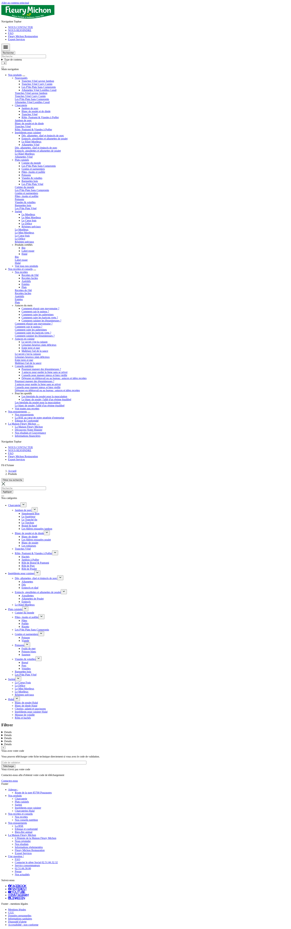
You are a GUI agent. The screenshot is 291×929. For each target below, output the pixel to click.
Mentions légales (17, 909)
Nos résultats (21, 844)
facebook (18, 886)
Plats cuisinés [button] (22, 159)
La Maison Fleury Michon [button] (22, 423)
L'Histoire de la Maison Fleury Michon (35, 838)
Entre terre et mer (31, 347)
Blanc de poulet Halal (26, 702)
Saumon (26, 654)
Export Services (16, 39)
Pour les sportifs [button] (23, 393)
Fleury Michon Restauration (23, 36)
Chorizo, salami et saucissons (30, 708)
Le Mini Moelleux (31, 217)
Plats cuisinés (15, 609)
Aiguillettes (28, 595)
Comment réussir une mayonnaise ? (40, 308)
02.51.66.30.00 (23, 868)
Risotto (25, 626)
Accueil (12, 470)
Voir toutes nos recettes (27, 408)
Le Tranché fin (29, 519)
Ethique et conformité (26, 829)
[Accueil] (27, 18)
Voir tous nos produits (26, 266)
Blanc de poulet (30, 542)
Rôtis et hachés (23, 717)
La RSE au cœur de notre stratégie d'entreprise (39, 417)
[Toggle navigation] (5, 47)
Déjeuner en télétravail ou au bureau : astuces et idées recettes (54, 378)
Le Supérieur (28, 516)
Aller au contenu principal (15, 2)
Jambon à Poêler (30, 559)
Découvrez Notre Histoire (28, 429)
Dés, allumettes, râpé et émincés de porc (43, 135)
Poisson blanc (29, 651)
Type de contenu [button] (13, 59)
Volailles (26, 668)
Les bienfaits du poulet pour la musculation (44, 396)
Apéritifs (26, 281)
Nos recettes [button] (21, 272)
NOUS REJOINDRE (19, 30)
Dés (24, 584)
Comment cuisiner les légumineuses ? (41, 320)
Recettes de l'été (30, 275)
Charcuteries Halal (25, 810)
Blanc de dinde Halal (26, 705)
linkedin (17, 898)
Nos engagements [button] (17, 411)
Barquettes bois (30, 181)
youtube (18, 892)
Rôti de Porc (28, 565)
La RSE (19, 826)
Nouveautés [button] (21, 78)
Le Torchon (28, 522)
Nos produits (15, 795)
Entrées (25, 284)
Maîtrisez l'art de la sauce (35, 350)
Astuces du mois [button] (23, 305)
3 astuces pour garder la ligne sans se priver (45, 372)
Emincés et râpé (30, 587)
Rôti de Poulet (29, 568)
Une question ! (16, 856)
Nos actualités (22, 874)
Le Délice (27, 223)
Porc (24, 665)
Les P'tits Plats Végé (32, 184)
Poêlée (25, 623)
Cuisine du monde (31, 162)
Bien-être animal (23, 832)
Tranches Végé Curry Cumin (37, 84)
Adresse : (13, 789)
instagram (19, 895)
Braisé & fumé (29, 525)
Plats (24, 287)
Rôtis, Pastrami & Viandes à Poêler (40, 117)
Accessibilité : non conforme (23, 924)
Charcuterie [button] (21, 105)
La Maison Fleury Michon (29, 426)
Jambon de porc (30, 108)
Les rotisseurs (29, 545)
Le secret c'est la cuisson (34, 341)
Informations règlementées (29, 847)
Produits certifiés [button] (24, 244)
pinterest (19, 889)
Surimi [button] (18, 211)
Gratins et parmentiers (33, 168)
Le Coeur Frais (23, 682)
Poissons (26, 175)
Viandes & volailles (32, 178)
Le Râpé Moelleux (31, 141)
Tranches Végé (30, 114)
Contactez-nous (9, 780)
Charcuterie (14, 505)
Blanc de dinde (30, 536)
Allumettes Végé (30, 144)
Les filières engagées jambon (37, 528)
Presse (18, 871)
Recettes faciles (30, 278)
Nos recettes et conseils (20, 813)
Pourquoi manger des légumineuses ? (41, 369)
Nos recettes (21, 816)
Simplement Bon (30, 513)
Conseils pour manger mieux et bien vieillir (44, 375)
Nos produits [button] (15, 74)
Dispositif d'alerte (17, 921)
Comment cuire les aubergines (38, 314)
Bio (23, 247)
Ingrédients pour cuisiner (21, 573)
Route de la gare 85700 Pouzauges (33, 792)
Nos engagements (24, 414)
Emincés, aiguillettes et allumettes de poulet (45, 138)
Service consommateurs (27, 865)
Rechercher (8, 53)
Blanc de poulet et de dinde (36, 111)
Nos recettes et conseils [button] (20, 269)
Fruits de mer (29, 648)
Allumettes (27, 581)
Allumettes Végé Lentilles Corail (39, 90)
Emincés (26, 601)
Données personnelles (19, 915)
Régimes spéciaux (31, 226)
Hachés (25, 556)
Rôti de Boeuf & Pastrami (35, 562)
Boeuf (25, 662)
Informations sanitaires (20, 918)
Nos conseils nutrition (26, 819)
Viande (25, 640)
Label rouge (28, 250)
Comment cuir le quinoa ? (35, 311)
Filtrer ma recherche (12, 480)
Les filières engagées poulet (36, 539)
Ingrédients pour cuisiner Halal (31, 711)
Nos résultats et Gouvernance (30, 432)
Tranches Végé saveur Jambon (38, 81)
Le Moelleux (28, 214)
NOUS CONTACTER (20, 27)
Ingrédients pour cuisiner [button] (28, 132)
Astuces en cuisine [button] (25, 338)
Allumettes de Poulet (33, 598)
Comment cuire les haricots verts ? (40, 317)
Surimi (11, 679)
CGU (11, 912)
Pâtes (24, 620)
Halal (24, 253)
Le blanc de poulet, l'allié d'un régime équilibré (46, 399)
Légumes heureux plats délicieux (39, 344)
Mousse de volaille (25, 714)
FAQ (10, 33)
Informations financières (27, 435)
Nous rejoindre (23, 841)
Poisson (26, 637)
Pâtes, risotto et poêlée (33, 172)
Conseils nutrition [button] (24, 366)
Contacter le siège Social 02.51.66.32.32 (36, 862)
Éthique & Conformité (27, 420)
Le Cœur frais (29, 220)
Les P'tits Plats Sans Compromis (39, 87)
